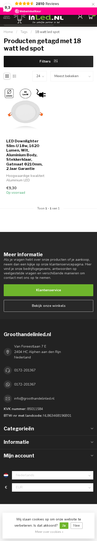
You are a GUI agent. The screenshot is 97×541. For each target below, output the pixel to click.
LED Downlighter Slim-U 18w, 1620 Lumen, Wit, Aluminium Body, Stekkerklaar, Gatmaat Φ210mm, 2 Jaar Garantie (24, 155)
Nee (76, 525)
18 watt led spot (47, 32)
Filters (45, 61)
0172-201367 (25, 370)
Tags (24, 32)
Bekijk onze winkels (48, 305)
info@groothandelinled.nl (34, 398)
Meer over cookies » (49, 532)
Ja (64, 525)
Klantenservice (48, 290)
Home (8, 32)
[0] (90, 16)
